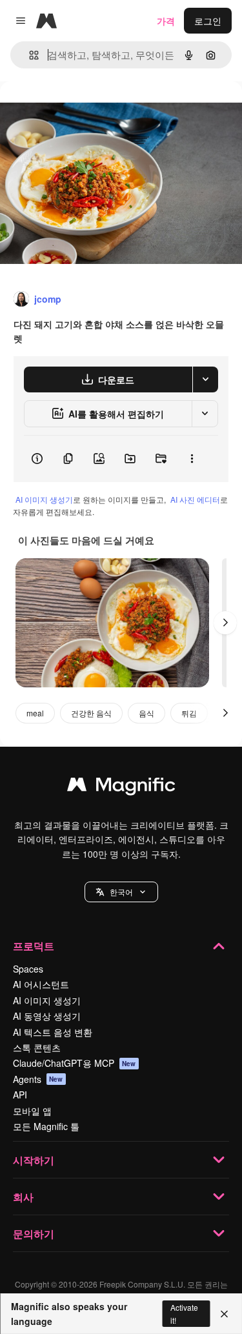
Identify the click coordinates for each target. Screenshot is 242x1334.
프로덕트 (33, 945)
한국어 (121, 891)
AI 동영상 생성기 (47, 1015)
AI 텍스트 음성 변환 (52, 1032)
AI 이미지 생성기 (44, 499)
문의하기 (33, 1233)
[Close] (224, 1314)
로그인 (207, 20)
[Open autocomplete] (28, 55)
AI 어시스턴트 (41, 984)
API (20, 1094)
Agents (38, 1079)
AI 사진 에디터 (195, 499)
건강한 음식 (91, 712)
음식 (146, 712)
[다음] (225, 622)
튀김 (189, 712)
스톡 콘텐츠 (37, 1047)
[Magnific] (121, 787)
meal (35, 712)
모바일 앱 (32, 1110)
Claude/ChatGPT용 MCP (74, 1062)
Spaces (28, 968)
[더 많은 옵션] (192, 459)
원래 (74, 110)
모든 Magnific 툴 (46, 1126)
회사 (23, 1196)
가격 (166, 20)
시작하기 (33, 1160)
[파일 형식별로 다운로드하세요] (205, 379)
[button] (121, 892)
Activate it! (184, 1313)
